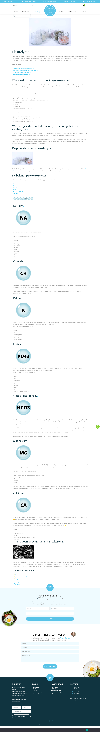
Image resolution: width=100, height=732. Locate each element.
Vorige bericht (15, 583)
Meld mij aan (50, 618)
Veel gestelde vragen (57, 692)
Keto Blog (35, 688)
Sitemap (48, 724)
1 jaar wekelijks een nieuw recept (69, 1)
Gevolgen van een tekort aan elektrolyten (23, 68)
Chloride (15, 186)
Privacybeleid (53, 724)
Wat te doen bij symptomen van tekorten (23, 76)
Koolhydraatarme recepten (39, 693)
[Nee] (98, 730)
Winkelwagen (55, 688)
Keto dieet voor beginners (39, 692)
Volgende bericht (16, 584)
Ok (87, 729)
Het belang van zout (20, 574)
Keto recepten (36, 687)
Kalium (15, 187)
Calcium (15, 195)
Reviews (54, 693)
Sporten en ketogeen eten (21, 577)
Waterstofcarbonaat (18, 191)
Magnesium (16, 193)
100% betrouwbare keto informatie (49, 1)
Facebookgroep (65, 638)
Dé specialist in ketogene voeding (29, 1)
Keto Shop (35, 690)
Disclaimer (60, 724)
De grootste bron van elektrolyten (22, 72)
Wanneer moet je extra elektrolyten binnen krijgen (26, 70)
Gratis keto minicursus (8, 1)
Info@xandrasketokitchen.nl (80, 691)
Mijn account (55, 687)
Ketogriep (17, 579)
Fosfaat (15, 189)
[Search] (32, 6)
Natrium (15, 184)
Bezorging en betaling (57, 690)
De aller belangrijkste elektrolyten (21, 74)
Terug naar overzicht (22, 15)
